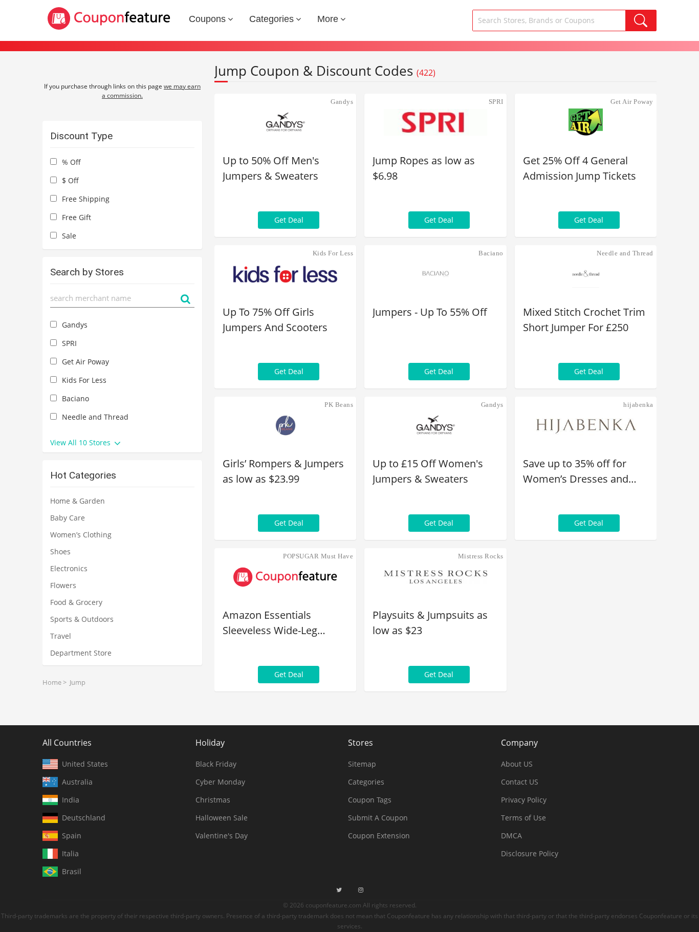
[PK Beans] (285, 425)
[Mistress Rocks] (435, 576)
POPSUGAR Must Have (318, 556)
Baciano (491, 253)
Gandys (342, 101)
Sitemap (362, 764)
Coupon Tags (369, 800)
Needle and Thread (625, 253)
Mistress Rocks (481, 556)
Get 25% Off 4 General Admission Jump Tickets (579, 168)
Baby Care (67, 518)
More (327, 19)
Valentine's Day (221, 835)
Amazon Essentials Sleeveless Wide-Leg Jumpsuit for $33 (270, 623)
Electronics (69, 568)
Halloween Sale (221, 817)
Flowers (63, 585)
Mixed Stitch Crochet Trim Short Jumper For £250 (584, 319)
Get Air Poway (631, 101)
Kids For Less (333, 253)
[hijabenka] (585, 425)
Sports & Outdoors (82, 619)
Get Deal (288, 220)
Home (51, 682)
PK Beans (338, 404)
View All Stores (81, 442)
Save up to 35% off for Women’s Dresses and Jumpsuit (575, 472)
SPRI (496, 101)
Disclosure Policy (529, 853)
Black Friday (215, 764)
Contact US (519, 782)
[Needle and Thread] (585, 273)
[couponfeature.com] (109, 18)
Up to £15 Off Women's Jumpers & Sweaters (428, 471)
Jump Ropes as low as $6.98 (424, 168)
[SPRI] (435, 122)
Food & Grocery (76, 602)
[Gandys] (285, 122)
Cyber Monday (220, 782)
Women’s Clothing (81, 534)
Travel (60, 636)
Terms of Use (523, 817)
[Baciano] (435, 273)
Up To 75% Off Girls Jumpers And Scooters (275, 319)
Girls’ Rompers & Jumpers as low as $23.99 (283, 471)
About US (517, 764)
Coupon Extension (379, 835)
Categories (271, 19)
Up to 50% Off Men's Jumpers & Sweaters (271, 168)
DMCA (511, 835)
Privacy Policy (524, 800)
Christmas (212, 800)
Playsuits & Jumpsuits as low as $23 (430, 622)
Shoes (60, 551)
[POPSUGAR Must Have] (285, 576)
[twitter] (339, 890)
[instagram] (361, 890)
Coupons (207, 19)
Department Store (81, 653)
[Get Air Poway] (585, 122)
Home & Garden (77, 501)
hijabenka (638, 404)
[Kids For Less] (285, 273)
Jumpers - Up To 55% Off (430, 312)
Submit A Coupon (378, 817)
